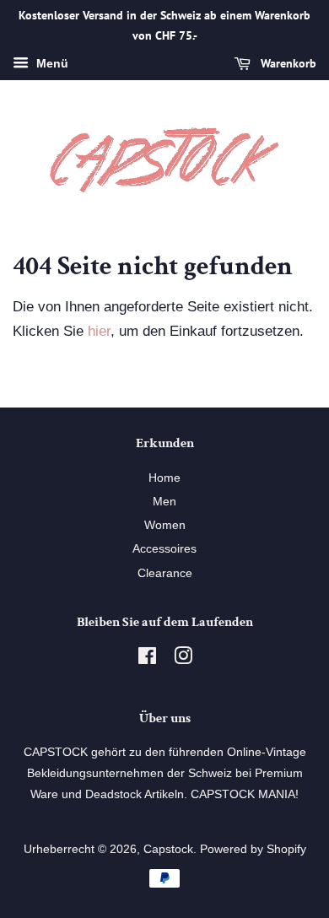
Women (165, 525)
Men (164, 501)
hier (99, 331)
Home (164, 477)
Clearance (165, 573)
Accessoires (164, 548)
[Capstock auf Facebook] (147, 659)
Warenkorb (286, 63)
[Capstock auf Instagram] (183, 659)
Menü (50, 63)
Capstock (168, 849)
